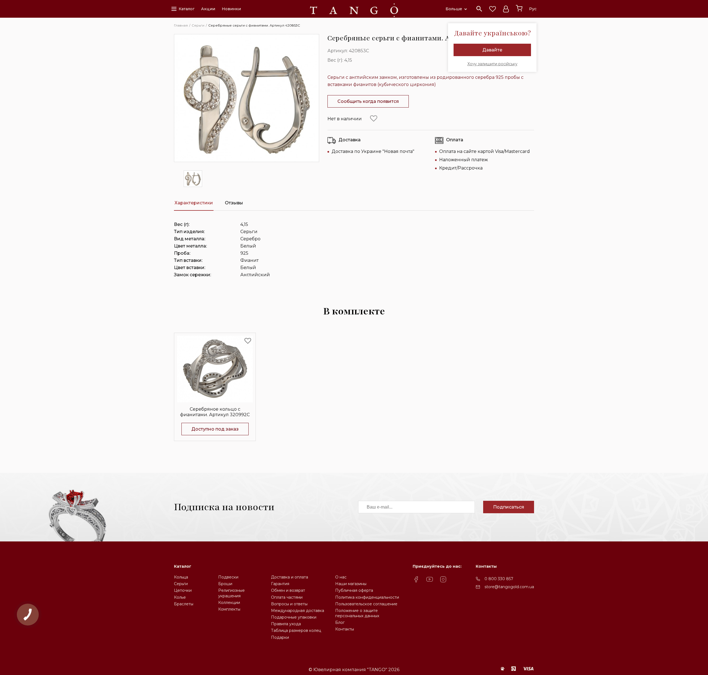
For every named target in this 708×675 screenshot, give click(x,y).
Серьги (181, 583)
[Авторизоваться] (505, 8)
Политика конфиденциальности (367, 597)
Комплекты (229, 609)
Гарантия (280, 583)
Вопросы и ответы (289, 603)
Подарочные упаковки (293, 617)
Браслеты (183, 603)
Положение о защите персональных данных (357, 613)
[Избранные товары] (492, 8)
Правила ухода (286, 623)
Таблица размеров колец (296, 630)
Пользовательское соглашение (366, 603)
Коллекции (229, 602)
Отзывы (234, 202)
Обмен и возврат (288, 590)
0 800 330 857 (499, 578)
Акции (208, 8)
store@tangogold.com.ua (509, 586)
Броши (225, 583)
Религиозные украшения (231, 593)
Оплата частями (287, 597)
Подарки (280, 637)
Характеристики (194, 202)
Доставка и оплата (289, 577)
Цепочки (183, 590)
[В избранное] (373, 118)
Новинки (231, 8)
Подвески (228, 577)
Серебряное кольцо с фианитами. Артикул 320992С (215, 411)
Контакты (344, 629)
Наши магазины (350, 583)
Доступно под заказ (215, 429)
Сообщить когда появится (368, 101)
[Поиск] (479, 8)
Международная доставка (297, 610)
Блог (340, 622)
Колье (180, 597)
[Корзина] (519, 8)
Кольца (181, 577)
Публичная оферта (354, 590)
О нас (341, 577)
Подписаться (508, 507)
